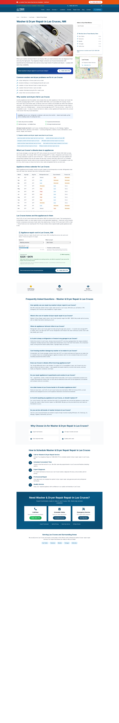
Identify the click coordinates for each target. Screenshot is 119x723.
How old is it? (24, 246)
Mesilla (60, 543)
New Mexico (24, 17)
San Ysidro (45, 543)
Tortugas (67, 543)
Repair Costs (76, 9)
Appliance (21, 239)
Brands (69, 9)
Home (42, 9)
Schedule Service (59, 518)
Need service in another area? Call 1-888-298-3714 (88, 51)
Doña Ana (74, 543)
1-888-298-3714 (96, 2)
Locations (62, 9)
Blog (83, 9)
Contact (89, 9)
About (48, 9)
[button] (89, 69)
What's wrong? (49, 239)
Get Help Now (83, 518)
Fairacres (53, 543)
